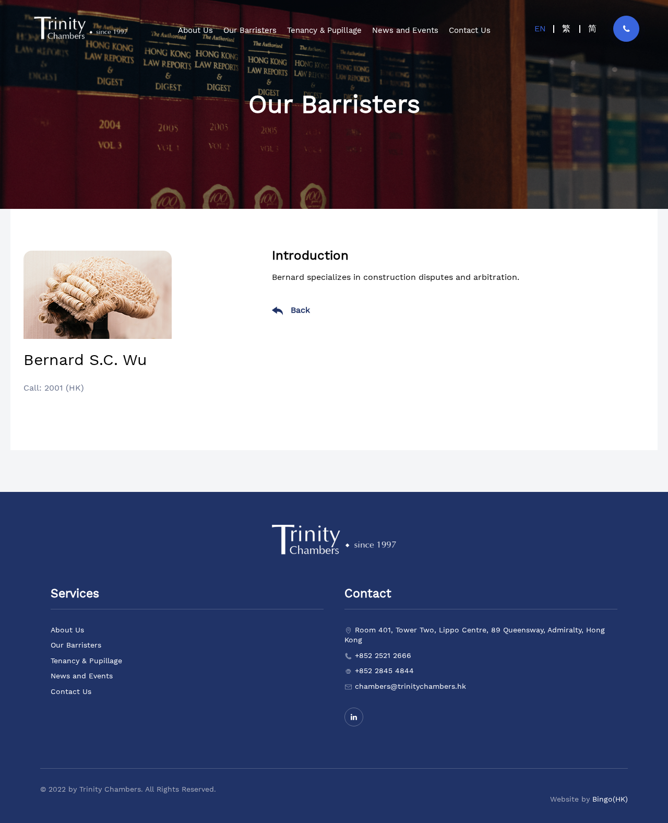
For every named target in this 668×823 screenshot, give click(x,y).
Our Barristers (76, 645)
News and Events (82, 676)
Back (299, 310)
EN (540, 28)
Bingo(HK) (610, 799)
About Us (67, 630)
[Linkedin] (353, 717)
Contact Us (71, 691)
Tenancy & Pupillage (86, 660)
